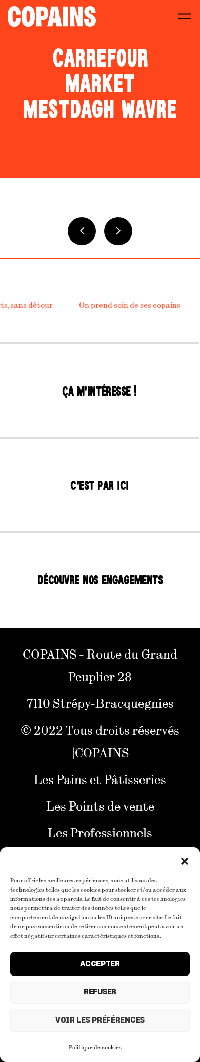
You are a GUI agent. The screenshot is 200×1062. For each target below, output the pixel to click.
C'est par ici (99, 485)
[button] (184, 860)
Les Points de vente (100, 805)
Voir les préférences (100, 1020)
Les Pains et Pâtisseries (100, 779)
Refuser (100, 992)
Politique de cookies (95, 1047)
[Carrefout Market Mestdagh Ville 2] (118, 231)
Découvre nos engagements (100, 580)
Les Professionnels (100, 832)
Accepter (100, 964)
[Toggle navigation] (184, 16)
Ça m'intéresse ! (99, 391)
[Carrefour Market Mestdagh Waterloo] (82, 231)
